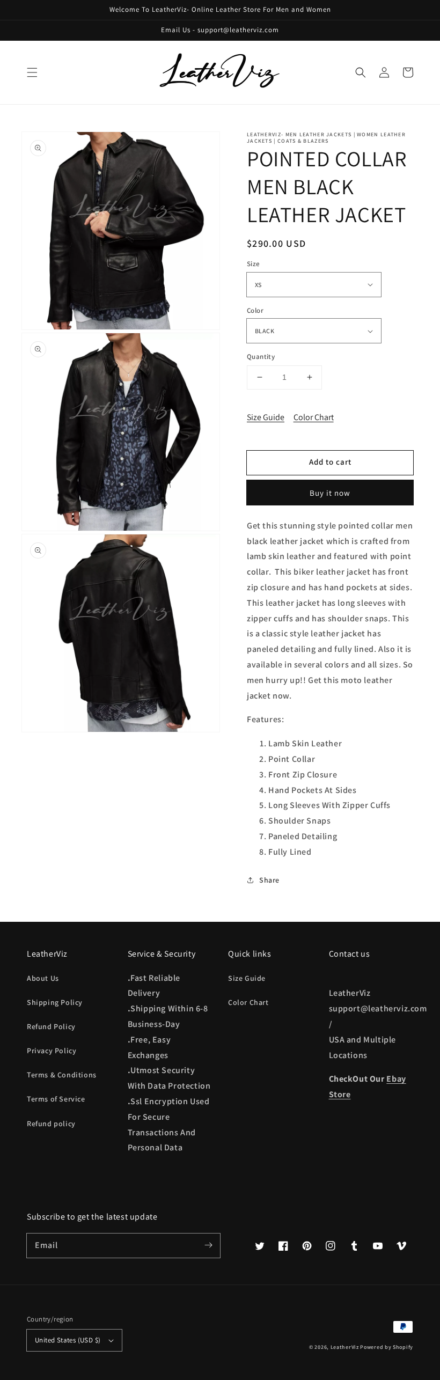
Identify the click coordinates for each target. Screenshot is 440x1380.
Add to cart (330, 462)
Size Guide (265, 417)
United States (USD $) (67, 1340)
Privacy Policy (51, 1050)
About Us (43, 978)
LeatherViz (345, 1347)
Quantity (261, 356)
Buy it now (330, 493)
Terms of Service (56, 1099)
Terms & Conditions (62, 1075)
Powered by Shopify (386, 1347)
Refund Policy (51, 1026)
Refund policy (51, 1123)
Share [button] (269, 880)
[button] (32, 72)
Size (253, 263)
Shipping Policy (55, 1002)
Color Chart (314, 417)
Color (255, 310)
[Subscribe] (208, 1245)
